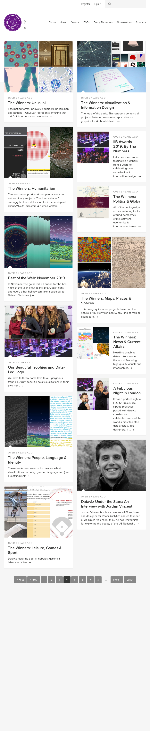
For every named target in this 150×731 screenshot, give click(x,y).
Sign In (97, 4)
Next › (117, 579)
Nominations (124, 22)
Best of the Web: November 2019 (36, 278)
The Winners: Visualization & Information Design (105, 105)
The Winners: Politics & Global (127, 199)
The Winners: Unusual (27, 103)
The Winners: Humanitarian (31, 188)
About (52, 22)
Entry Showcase (103, 22)
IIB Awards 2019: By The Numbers (124, 147)
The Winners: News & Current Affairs (126, 342)
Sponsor (141, 22)
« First (20, 579)
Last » (130, 579)
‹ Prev (33, 579)
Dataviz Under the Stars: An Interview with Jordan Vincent (106, 504)
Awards (75, 22)
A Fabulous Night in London (127, 390)
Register (85, 4)
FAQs (86, 22)
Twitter (6, 3)
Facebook (12, 3)
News (63, 22)
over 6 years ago (20, 98)
